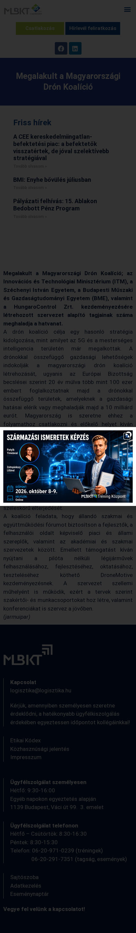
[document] (68, 466)
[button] (126, 436)
